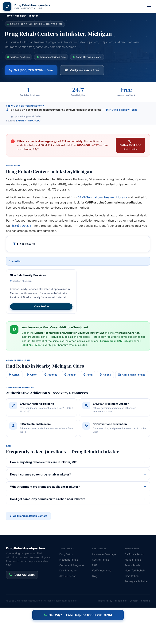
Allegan (72, 374)
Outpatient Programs (71, 565)
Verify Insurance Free (84, 70)
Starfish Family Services (28, 275)
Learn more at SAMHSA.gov (116, 340)
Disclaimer (70, 600)
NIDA (31, 120)
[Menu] (149, 6)
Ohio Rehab (131, 576)
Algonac (52, 374)
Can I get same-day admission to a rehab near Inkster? (47, 499)
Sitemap (145, 600)
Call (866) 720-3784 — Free (33, 70)
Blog (94, 576)
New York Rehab (135, 570)
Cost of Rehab (100, 559)
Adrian (16, 374)
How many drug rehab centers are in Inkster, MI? (43, 462)
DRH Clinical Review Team (121, 109)
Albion (33, 374)
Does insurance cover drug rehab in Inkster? (40, 474)
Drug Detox (66, 554)
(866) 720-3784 (22, 225)
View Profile (41, 306)
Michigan (20, 15)
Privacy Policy (104, 600)
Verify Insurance (101, 570)
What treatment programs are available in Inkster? (45, 486)
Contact (134, 600)
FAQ (94, 565)
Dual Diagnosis (68, 570)
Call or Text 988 (130, 146)
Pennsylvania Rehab (136, 581)
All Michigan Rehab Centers (30, 515)
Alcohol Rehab (67, 576)
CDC (38, 120)
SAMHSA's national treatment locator (102, 197)
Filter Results (26, 244)
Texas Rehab (132, 565)
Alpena (107, 374)
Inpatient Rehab (68, 559)
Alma (89, 374)
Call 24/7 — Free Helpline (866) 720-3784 (80, 615)
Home (8, 15)
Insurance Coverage (104, 554)
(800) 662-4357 (88, 145)
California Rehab (134, 554)
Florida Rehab (133, 559)
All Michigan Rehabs (133, 374)
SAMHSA (21, 120)
